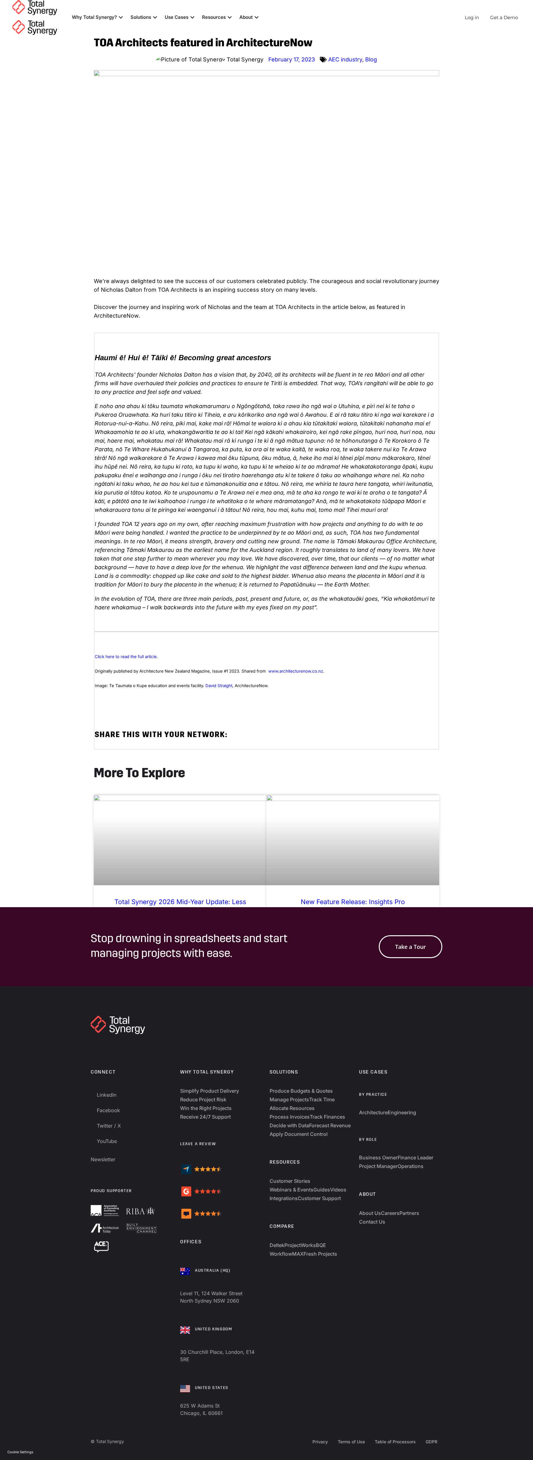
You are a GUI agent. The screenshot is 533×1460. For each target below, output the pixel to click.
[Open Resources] (229, 17)
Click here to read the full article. (126, 656)
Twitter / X (109, 1126)
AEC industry (345, 59)
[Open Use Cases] (192, 17)
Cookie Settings (20, 1452)
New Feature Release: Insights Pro (353, 902)
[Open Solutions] (155, 17)
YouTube (107, 1141)
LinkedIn (106, 1095)
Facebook (108, 1110)
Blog (371, 59)
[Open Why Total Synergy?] (120, 17)
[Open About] (256, 17)
